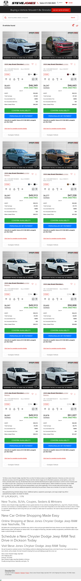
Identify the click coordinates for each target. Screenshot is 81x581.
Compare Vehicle (13, 135)
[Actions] (36, 64)
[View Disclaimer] (22, 79)
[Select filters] (73, 26)
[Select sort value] (76, 25)
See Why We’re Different (61, 10)
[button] (38, 45)
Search (73, 17)
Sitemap (23, 572)
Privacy (27, 572)
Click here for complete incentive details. (15, 128)
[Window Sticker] (36, 79)
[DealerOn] (10, 571)
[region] (21, 99)
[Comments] (33, 79)
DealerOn (17, 572)
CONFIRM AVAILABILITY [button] (21, 110)
